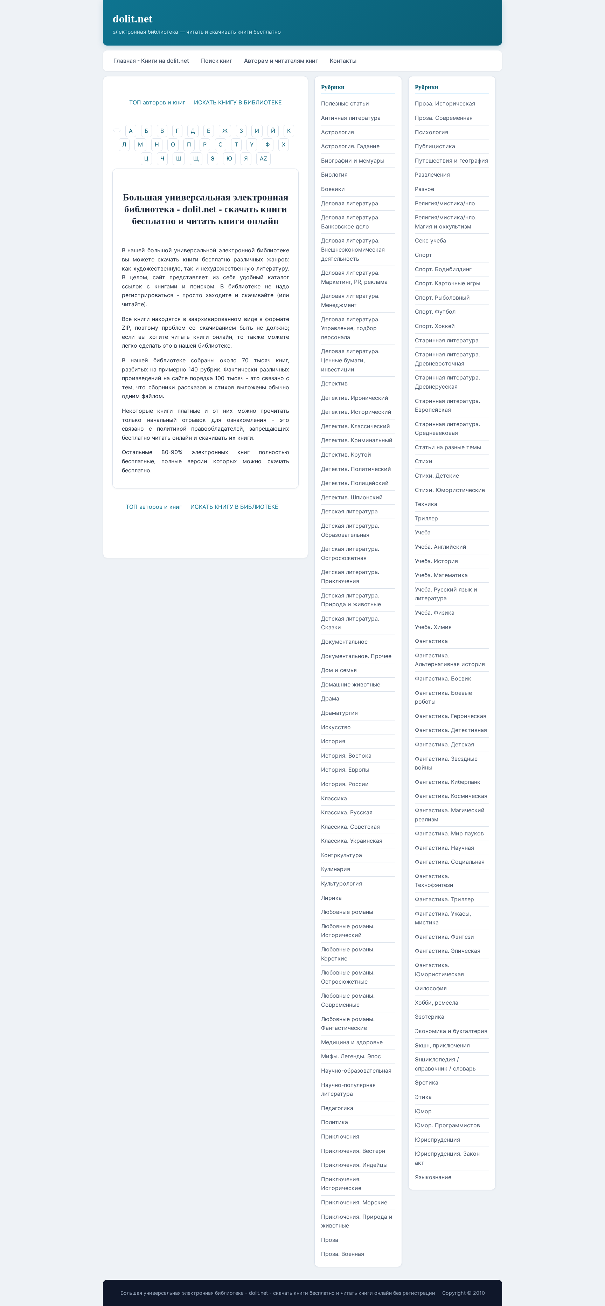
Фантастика (431, 640)
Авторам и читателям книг (281, 60)
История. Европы (345, 769)
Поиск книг (216, 60)
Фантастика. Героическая (450, 715)
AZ (263, 158)
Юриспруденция (437, 1139)
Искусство (336, 727)
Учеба (423, 532)
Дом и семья (339, 669)
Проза (329, 1239)
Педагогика (337, 1108)
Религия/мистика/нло (445, 203)
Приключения (340, 1136)
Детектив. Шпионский (352, 497)
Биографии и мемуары (352, 160)
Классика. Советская (350, 826)
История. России (345, 783)
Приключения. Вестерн (353, 1150)
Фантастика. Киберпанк (447, 781)
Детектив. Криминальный (356, 440)
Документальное (344, 641)
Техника (426, 503)
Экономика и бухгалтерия (451, 1030)
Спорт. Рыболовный (442, 297)
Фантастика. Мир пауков (449, 833)
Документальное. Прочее (356, 655)
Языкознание (433, 1177)
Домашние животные (350, 684)
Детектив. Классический (355, 426)
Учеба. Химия (433, 626)
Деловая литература (349, 203)
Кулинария (335, 869)
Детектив (334, 383)
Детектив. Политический (356, 468)
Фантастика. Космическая (451, 795)
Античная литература (351, 117)
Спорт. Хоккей (435, 325)
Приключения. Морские (354, 1202)
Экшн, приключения (442, 1045)
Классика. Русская (347, 812)
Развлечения (432, 174)
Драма (330, 698)
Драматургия (339, 712)
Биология (334, 174)
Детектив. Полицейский (355, 482)
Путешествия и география (451, 160)
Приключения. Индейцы (354, 1164)
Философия (431, 988)
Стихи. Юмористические (450, 489)
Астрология (337, 132)
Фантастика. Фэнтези (444, 936)
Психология (431, 132)
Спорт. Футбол (435, 311)
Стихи (423, 461)
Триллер (426, 518)
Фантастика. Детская (444, 744)
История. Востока (346, 755)
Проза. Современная (444, 117)
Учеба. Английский (440, 546)
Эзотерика (429, 1016)
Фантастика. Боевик (443, 678)
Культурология (341, 883)
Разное (424, 188)
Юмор (423, 1111)
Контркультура (341, 855)
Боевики (333, 188)
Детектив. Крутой (346, 454)
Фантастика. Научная (444, 847)
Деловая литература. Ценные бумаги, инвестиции (350, 360)
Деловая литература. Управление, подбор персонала (350, 328)
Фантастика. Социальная (450, 861)
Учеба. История (436, 561)
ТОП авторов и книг (157, 102)
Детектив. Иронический (354, 397)
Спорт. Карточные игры (447, 283)
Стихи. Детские (437, 475)
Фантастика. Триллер (444, 899)
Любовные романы (347, 911)
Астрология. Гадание (350, 146)
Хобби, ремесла (436, 1002)
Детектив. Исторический (356, 411)
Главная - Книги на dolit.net (151, 60)
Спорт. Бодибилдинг (443, 269)
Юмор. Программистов (447, 1125)
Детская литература (349, 511)
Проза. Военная (342, 1253)
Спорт (423, 254)
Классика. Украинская (351, 840)
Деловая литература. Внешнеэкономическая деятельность (353, 249)
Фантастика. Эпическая (447, 950)
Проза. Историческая (445, 103)
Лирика (331, 897)
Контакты (343, 60)
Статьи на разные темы (448, 447)
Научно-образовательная (356, 1070)
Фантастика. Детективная (451, 729)
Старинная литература (447, 340)
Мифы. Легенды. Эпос (351, 1056)
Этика (423, 1096)
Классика (334, 798)
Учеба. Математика (441, 575)
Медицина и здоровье (352, 1042)
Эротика (426, 1082)
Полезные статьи (345, 103)
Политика (334, 1122)
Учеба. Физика (434, 612)
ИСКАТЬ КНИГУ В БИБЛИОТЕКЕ (238, 102)
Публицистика (435, 146)
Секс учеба (430, 240)
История (333, 741)
